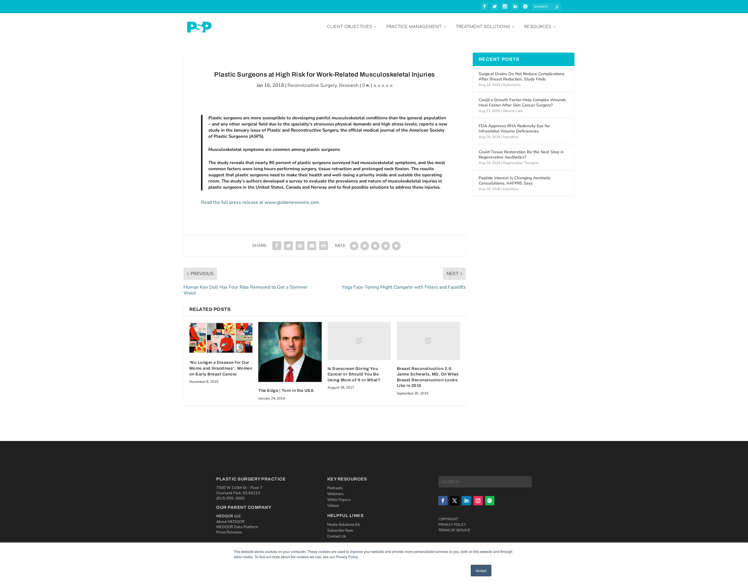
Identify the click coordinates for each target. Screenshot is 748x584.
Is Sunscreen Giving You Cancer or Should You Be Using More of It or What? (354, 374)
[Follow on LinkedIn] (466, 500)
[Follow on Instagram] (478, 500)
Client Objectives (349, 27)
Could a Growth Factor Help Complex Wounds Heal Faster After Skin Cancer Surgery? (522, 102)
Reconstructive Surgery (312, 85)
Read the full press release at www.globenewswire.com (260, 202)
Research (349, 85)
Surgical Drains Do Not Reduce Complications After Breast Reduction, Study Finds (522, 76)
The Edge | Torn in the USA (286, 390)
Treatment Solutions (483, 27)
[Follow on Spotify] (489, 500)
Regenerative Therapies (521, 163)
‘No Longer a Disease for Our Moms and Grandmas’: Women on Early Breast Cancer (220, 368)
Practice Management (413, 27)
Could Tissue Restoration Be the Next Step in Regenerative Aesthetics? (521, 154)
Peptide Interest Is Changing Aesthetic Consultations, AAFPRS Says (515, 180)
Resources (537, 27)
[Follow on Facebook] (443, 500)
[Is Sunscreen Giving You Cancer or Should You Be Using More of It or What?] (359, 341)
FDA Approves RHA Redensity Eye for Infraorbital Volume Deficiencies (514, 128)
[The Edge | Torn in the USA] (290, 352)
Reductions (512, 84)
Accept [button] (481, 570)
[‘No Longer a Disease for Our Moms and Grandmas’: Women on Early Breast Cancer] (221, 338)
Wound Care (512, 110)
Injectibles (511, 137)
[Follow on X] (454, 500)
